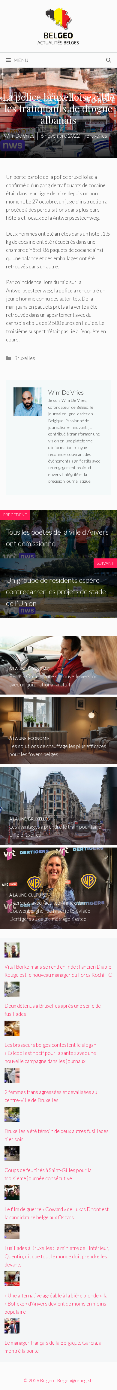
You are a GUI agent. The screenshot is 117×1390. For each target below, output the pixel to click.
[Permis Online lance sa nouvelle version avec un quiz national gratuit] (58, 690)
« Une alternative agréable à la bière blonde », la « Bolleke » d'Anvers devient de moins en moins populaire (55, 1303)
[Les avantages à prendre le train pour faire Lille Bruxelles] (58, 841)
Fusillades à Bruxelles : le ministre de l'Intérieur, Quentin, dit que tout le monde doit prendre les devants (57, 1256)
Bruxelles (24, 358)
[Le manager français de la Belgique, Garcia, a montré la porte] (12, 1329)
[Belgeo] (59, 25)
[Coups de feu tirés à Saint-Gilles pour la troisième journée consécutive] (12, 1157)
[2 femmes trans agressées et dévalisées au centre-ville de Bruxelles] (12, 1079)
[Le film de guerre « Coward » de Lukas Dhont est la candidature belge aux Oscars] (12, 1196)
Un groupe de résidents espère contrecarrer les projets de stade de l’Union (56, 591)
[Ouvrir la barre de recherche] (108, 60)
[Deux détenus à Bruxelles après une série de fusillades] (12, 992)
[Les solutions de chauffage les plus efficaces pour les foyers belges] (58, 760)
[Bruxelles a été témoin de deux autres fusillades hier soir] (12, 1118)
